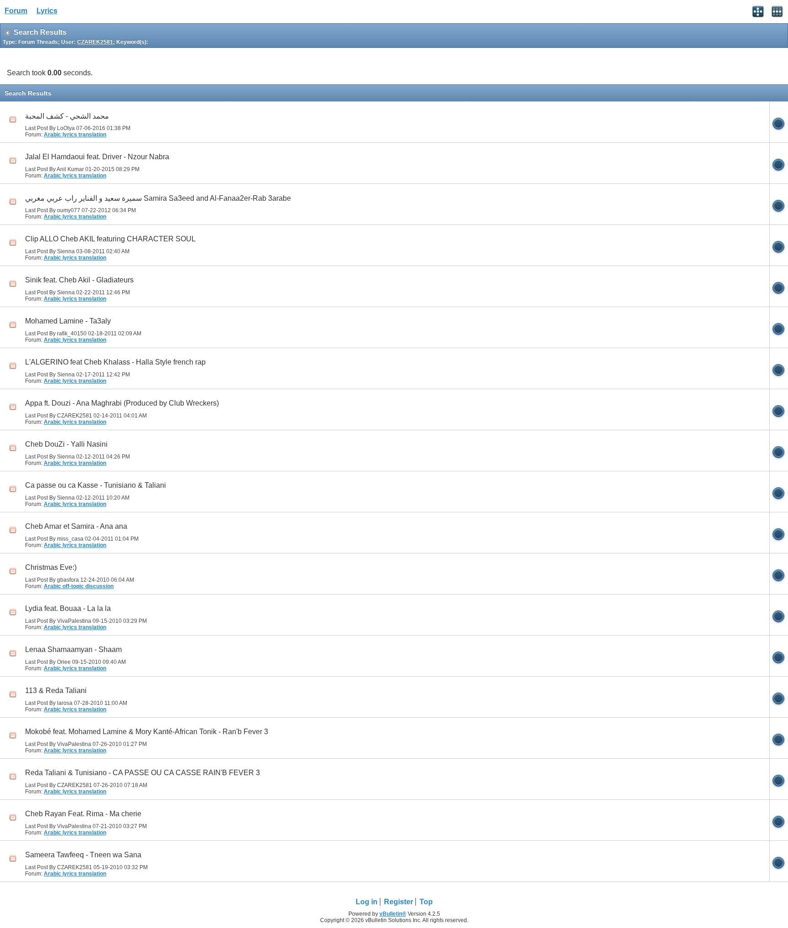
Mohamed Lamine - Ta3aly (68, 321)
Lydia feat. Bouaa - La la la (68, 608)
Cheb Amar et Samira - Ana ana (76, 526)
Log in (367, 902)
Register (398, 902)
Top (426, 902)
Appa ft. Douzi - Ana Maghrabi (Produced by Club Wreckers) (122, 403)
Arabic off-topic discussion (79, 586)
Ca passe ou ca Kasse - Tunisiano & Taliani (95, 485)
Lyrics (46, 11)
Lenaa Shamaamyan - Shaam (73, 649)
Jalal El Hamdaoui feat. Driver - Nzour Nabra (97, 157)
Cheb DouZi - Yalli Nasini (66, 444)
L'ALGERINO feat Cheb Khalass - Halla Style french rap (115, 362)
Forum (16, 11)
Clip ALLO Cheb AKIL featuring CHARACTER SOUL (110, 239)
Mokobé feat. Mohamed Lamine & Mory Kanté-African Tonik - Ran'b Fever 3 (146, 731)
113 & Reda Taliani (56, 690)
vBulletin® (392, 914)
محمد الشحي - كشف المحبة (67, 116)
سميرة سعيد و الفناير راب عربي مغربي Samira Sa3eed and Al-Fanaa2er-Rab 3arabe (158, 198)
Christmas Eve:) (51, 567)
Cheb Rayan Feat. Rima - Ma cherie (83, 814)
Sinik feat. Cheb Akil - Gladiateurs (79, 280)
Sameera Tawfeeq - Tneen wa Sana (83, 855)
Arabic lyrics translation (75, 134)
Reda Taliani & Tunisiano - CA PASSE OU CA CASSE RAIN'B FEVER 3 (142, 773)
